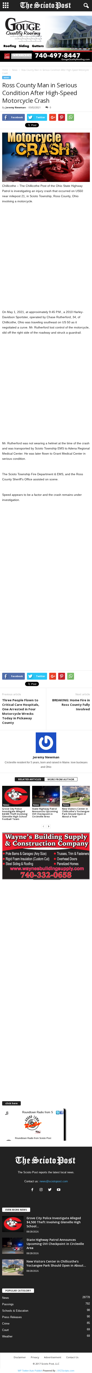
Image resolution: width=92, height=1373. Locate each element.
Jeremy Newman (16, 107)
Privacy (35, 1357)
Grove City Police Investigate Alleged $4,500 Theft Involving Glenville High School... (54, 1222)
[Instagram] (42, 1190)
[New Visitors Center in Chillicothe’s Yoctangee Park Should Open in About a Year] (76, 796)
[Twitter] (50, 1190)
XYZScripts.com (65, 1370)
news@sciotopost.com (54, 1181)
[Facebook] (33, 1190)
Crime (5, 1323)
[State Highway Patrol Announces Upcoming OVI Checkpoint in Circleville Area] (46, 796)
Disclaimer (20, 1357)
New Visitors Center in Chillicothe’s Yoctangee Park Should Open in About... (56, 1263)
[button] (85, 6)
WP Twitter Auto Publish (30, 1370)
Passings (8, 1304)
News (14, 69)
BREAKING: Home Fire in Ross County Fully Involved (71, 704)
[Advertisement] (46, 256)
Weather (7, 1336)
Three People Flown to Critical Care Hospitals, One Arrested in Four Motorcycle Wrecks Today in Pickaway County (20, 711)
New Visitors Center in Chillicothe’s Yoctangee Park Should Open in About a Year (75, 812)
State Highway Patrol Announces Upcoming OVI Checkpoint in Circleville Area (45, 812)
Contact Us (72, 1357)
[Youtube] (59, 1190)
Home (5, 69)
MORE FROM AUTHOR (60, 779)
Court (5, 1330)
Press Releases (12, 1317)
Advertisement (52, 1357)
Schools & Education (15, 1310)
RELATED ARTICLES (29, 779)
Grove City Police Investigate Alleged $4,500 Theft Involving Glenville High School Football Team (15, 814)
